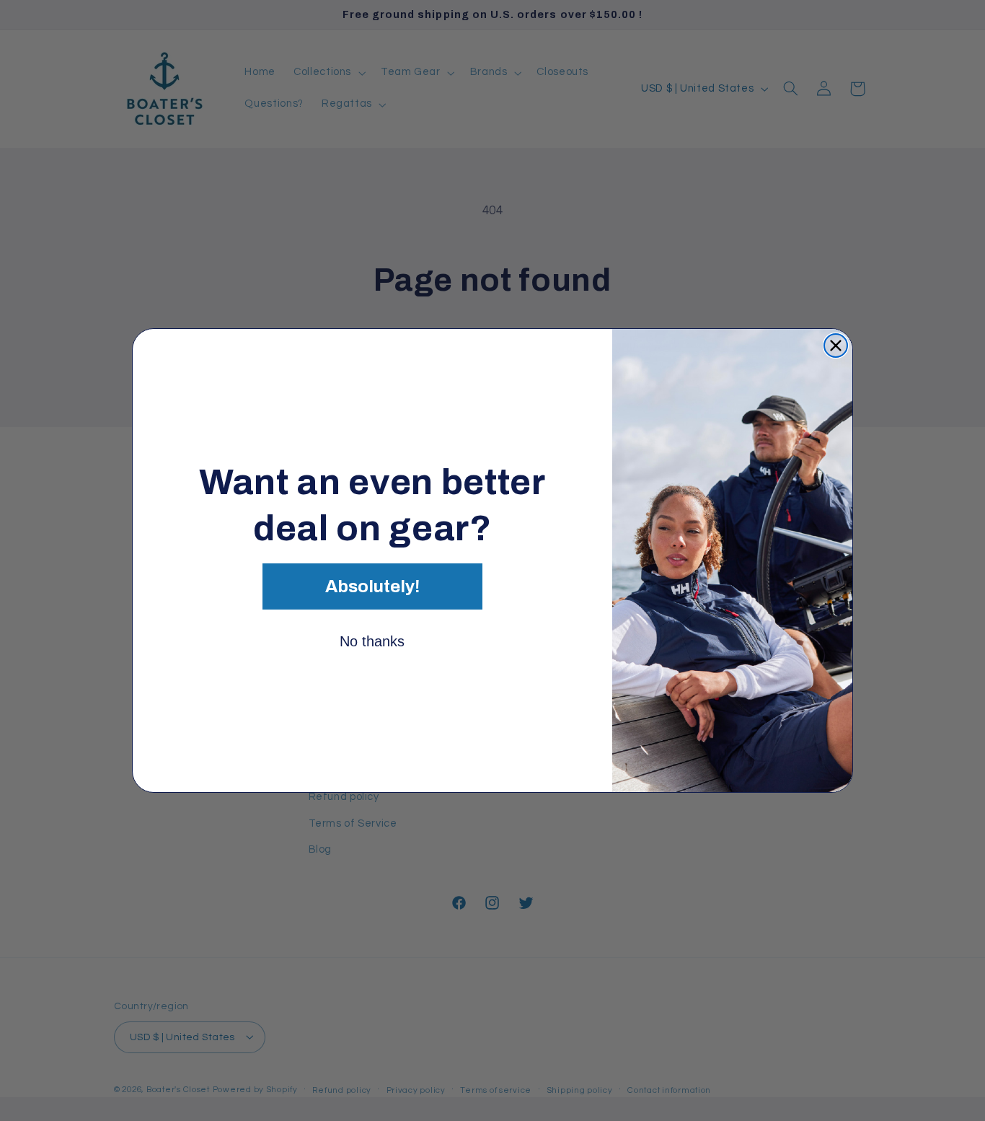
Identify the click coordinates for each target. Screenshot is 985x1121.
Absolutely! (372, 586)
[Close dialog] (835, 345)
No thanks (372, 641)
